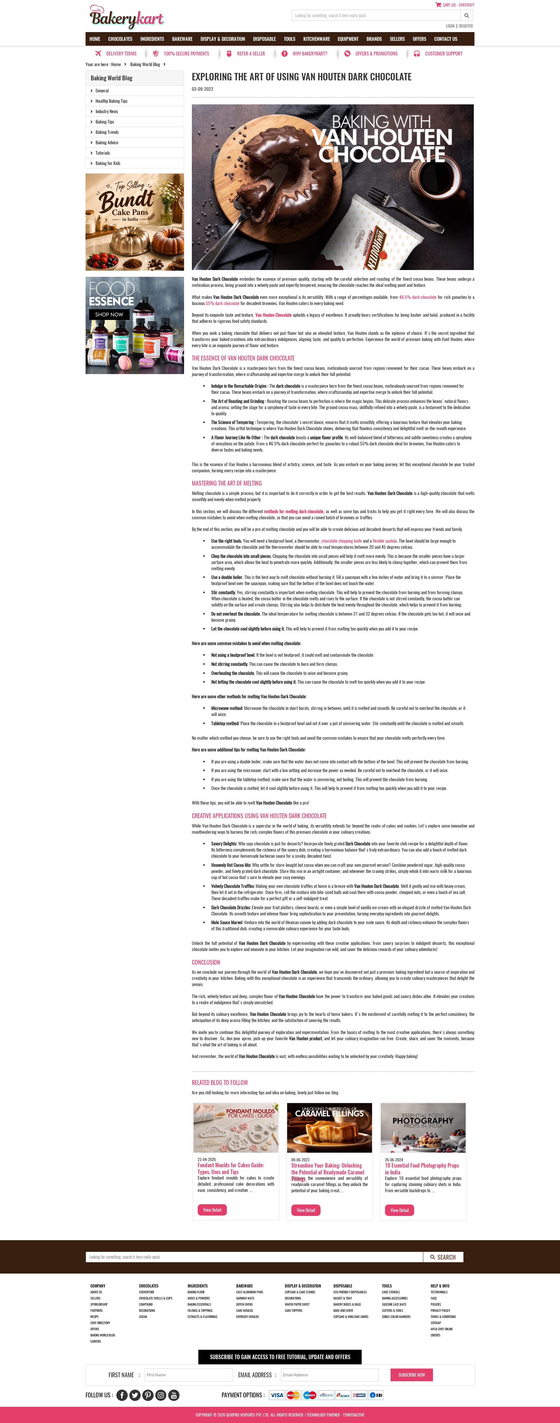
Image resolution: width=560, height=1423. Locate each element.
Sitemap (436, 1323)
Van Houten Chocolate (273, 315)
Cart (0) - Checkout (458, 4)
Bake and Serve (343, 1310)
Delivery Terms (121, 53)
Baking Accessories (395, 1298)
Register (466, 26)
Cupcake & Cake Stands (300, 1292)
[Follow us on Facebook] (122, 1395)
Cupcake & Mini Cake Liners (350, 1316)
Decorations (147, 1310)
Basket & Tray (342, 1298)
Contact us (445, 39)
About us (96, 1292)
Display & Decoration (223, 39)
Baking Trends (107, 132)
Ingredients (152, 39)
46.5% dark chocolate (418, 297)
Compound (146, 1304)
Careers (95, 1341)
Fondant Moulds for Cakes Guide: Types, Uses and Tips (231, 1168)
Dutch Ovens (244, 1304)
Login (450, 26)
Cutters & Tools (392, 1310)
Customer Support (443, 53)
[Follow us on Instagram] (161, 1395)
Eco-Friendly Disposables (350, 1292)
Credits (435, 1335)
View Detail (212, 1210)
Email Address (255, 1375)
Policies (436, 1304)
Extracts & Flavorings (202, 1316)
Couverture (146, 1292)
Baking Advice (107, 142)
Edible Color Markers (396, 1316)
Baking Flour (196, 1292)
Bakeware (182, 39)
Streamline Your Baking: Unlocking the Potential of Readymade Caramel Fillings (327, 1172)
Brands (374, 39)
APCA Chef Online (442, 1329)
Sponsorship (99, 1304)
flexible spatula (385, 541)
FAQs (434, 1298)
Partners (96, 1310)
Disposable (264, 39)
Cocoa (143, 1316)
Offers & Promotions (377, 53)
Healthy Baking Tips (111, 101)
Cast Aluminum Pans (249, 1292)
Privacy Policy (440, 1310)
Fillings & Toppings (200, 1310)
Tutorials (103, 153)
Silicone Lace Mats (394, 1304)
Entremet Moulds (247, 1316)
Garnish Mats (245, 1298)
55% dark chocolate (222, 303)
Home (94, 39)
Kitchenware (316, 39)
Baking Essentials (199, 1304)
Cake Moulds (244, 1310)
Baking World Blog (145, 64)
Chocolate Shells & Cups (155, 1298)
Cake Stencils (391, 1292)
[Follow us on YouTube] (174, 1395)
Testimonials (439, 1292)
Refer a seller (251, 53)
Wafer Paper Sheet (297, 1304)
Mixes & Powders (199, 1298)
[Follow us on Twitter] (135, 1395)
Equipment (348, 39)
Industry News (107, 111)
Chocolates (120, 39)
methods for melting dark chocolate (293, 511)
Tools (289, 39)
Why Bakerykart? (310, 53)
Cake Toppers (293, 1310)
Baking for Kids (108, 163)
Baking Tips (105, 122)
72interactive (354, 1414)
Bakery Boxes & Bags (347, 1304)
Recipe (94, 1316)
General (102, 91)
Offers (419, 39)
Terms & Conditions (443, 1316)
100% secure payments (186, 53)
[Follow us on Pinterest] (148, 1395)
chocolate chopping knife (341, 541)
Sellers (397, 39)
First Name (121, 1375)
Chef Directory (100, 1323)
